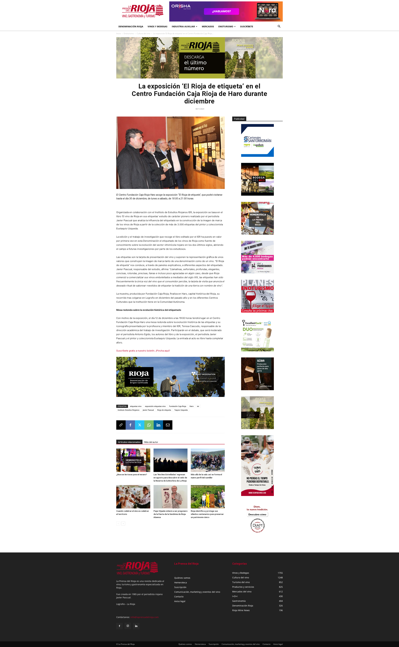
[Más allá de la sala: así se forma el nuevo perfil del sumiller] (208, 459)
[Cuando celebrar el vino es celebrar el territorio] (133, 496)
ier (198, 405)
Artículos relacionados (129, 441)
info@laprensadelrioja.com (144, 617)
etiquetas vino (136, 405)
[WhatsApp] (149, 424)
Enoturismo (225, 26)
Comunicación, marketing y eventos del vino (197, 591)
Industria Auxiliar (183, 26)
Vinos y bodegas (157, 26)
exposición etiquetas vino (155, 405)
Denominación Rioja (130, 26)
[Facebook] (130, 424)
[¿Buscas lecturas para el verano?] (133, 459)
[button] (279, 26)
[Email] (167, 424)
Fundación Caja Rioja (177, 405)
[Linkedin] (158, 424)
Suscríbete (246, 26)
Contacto (178, 596)
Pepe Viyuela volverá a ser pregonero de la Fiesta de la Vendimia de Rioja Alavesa (170, 513)
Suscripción (180, 587)
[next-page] (123, 523)
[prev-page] (118, 523)
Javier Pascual (148, 409)
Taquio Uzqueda (181, 409)
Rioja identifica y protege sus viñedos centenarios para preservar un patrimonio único (207, 513)
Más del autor (151, 441)
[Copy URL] (121, 424)
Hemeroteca (180, 582)
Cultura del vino (143, 33)
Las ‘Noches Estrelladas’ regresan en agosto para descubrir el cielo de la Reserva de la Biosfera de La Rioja (170, 476)
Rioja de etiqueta (164, 409)
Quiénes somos (182, 577)
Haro (192, 405)
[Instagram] (128, 626)
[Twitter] (139, 424)
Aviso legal (179, 601)
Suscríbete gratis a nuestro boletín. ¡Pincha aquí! (143, 350)
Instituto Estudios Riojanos (128, 409)
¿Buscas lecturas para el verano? (131, 473)
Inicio (118, 33)
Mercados (208, 26)
